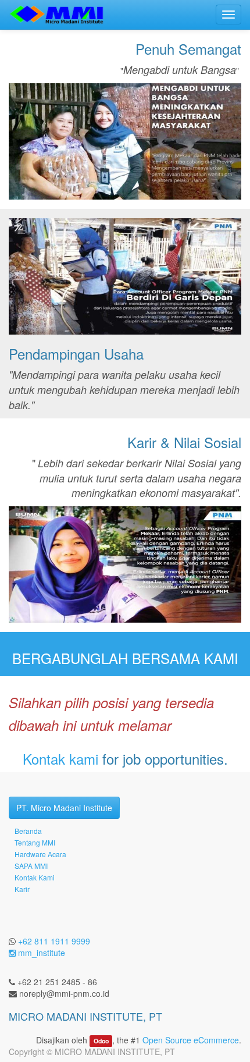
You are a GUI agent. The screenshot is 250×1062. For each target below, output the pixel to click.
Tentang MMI (35, 842)
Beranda (28, 831)
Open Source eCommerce (190, 1040)
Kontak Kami (35, 877)
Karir (22, 889)
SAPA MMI (31, 866)
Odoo (101, 1040)
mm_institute (40, 952)
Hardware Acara (40, 854)
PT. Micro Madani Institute (64, 808)
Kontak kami (60, 758)
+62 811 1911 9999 (54, 941)
